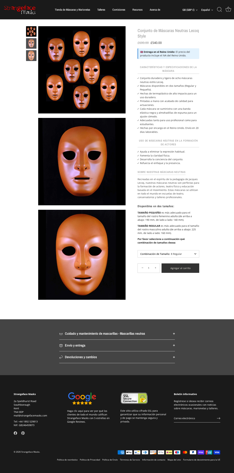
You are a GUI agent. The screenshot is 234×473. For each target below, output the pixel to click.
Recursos (137, 9)
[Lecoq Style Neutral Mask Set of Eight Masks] (31, 31)
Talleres (101, 9)
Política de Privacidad (90, 459)
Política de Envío (110, 459)
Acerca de (155, 9)
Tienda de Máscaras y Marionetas (72, 9)
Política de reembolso (67, 459)
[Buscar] (219, 9)
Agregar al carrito (180, 268)
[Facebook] (15, 432)
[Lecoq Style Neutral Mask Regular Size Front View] (31, 55)
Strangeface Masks (30, 451)
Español (205, 9)
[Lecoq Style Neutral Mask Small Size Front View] (31, 43)
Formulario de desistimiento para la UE (201, 459)
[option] (31, 32)
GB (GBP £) (188, 9)
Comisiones (118, 9)
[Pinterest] (23, 432)
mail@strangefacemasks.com (30, 415)
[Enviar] (218, 418)
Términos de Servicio (130, 459)
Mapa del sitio (174, 459)
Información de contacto (153, 459)
